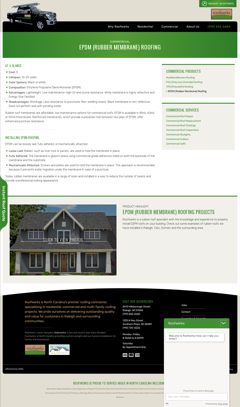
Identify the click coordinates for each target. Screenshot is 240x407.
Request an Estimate (221, 3)
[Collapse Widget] (223, 323)
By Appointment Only (134, 347)
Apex (59, 389)
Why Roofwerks (118, 26)
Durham (111, 389)
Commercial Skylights (178, 134)
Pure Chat (223, 403)
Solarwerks (60, 332)
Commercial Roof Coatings (181, 125)
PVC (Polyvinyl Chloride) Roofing (184, 82)
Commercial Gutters (177, 139)
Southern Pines (131, 393)
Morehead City (52, 393)
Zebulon (120, 397)
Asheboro (67, 389)
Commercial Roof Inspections (182, 130)
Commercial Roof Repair (179, 116)
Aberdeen (51, 389)
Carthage (77, 389)
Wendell (161, 393)
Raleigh (83, 393)
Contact (185, 311)
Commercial (169, 26)
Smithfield (118, 393)
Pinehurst (65, 393)
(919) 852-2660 (219, 26)
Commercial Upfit (176, 143)
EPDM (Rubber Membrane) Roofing (187, 91)
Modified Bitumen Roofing (180, 77)
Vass (141, 393)
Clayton (102, 389)
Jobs (184, 305)
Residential (145, 26)
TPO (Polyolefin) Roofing (179, 86)
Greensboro (152, 389)
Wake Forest (150, 393)
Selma (109, 393)
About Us (192, 26)
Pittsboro (75, 393)
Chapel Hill (92, 389)
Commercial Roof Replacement (183, 120)
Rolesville (93, 393)
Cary (84, 389)
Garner (142, 389)
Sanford (102, 393)
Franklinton (133, 389)
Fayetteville (121, 389)
